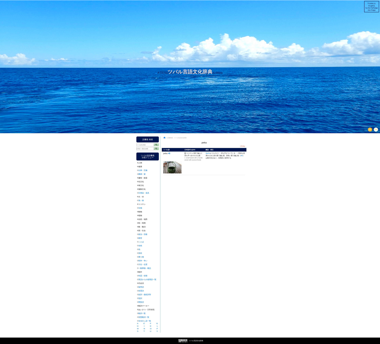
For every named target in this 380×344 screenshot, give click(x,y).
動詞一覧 (142, 313)
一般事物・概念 (144, 268)
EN (376, 130)
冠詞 (140, 298)
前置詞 (141, 291)
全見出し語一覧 (144, 321)
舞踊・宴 (142, 174)
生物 (140, 208)
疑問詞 (141, 287)
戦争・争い (142, 261)
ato (241, 155)
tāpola (208, 153)
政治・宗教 (142, 234)
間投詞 (141, 302)
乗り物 (141, 257)
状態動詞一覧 (143, 317)
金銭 (140, 246)
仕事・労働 (142, 170)
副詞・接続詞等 (144, 295)
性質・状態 (142, 276)
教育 (140, 238)
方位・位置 (142, 264)
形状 (140, 253)
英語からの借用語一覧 (147, 280)
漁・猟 (141, 200)
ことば (141, 242)
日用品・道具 (143, 193)
